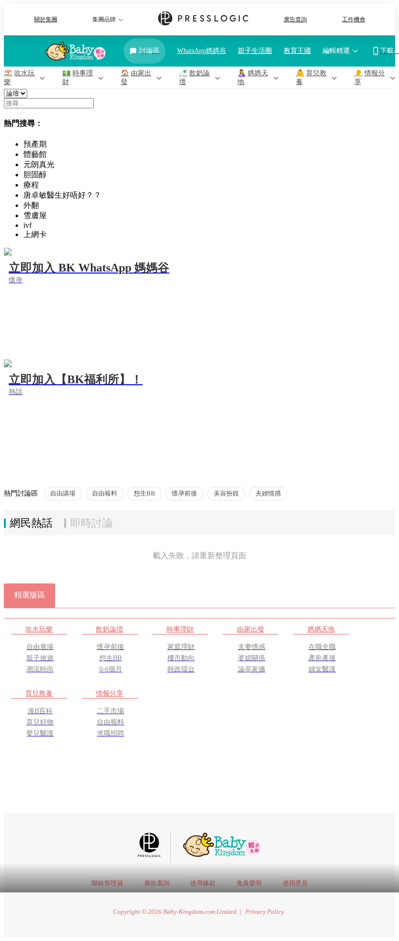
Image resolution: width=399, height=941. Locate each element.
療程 (31, 185)
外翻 (31, 205)
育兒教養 (39, 693)
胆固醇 (35, 175)
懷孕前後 (184, 493)
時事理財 (180, 629)
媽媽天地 (321, 629)
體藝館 (35, 154)
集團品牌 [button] (104, 19)
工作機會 (353, 19)
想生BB (144, 493)
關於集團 (45, 19)
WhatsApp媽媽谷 (201, 50)
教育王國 (297, 50)
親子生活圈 (255, 50)
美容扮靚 (226, 493)
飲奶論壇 (109, 629)
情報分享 (109, 693)
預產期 (35, 144)
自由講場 (62, 493)
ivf (27, 225)
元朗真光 (38, 164)
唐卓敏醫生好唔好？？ (62, 195)
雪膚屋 (35, 215)
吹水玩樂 (39, 629)
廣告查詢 (295, 19)
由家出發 (250, 629)
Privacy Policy (264, 911)
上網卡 (35, 234)
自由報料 (104, 493)
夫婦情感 (268, 493)
